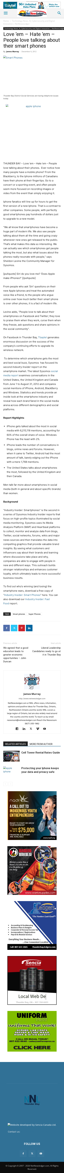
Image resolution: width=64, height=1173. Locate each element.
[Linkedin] (29, 628)
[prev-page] (5, 784)
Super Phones (35, 614)
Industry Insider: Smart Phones (22, 594)
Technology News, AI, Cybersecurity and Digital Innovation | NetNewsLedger (29, 22)
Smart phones (19, 614)
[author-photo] (32, 689)
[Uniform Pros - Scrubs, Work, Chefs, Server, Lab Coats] (32, 1031)
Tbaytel (42, 337)
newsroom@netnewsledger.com (38, 1131)
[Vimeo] (39, 729)
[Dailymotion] (18, 729)
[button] (5, 13)
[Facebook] (6, 628)
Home (6, 21)
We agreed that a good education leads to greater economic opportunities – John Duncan (15, 654)
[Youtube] (46, 729)
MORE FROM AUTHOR (41, 744)
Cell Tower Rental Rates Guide (40, 752)
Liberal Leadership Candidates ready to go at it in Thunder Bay (46, 651)
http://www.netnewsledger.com (32, 698)
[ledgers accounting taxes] (32, 925)
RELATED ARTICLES (15, 744)
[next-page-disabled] (11, 784)
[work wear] (32, 870)
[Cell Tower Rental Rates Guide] (11, 756)
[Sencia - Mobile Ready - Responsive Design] (32, 980)
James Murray (12, 51)
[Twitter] (14, 628)
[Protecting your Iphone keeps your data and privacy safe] (11, 775)
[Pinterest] (21, 628)
